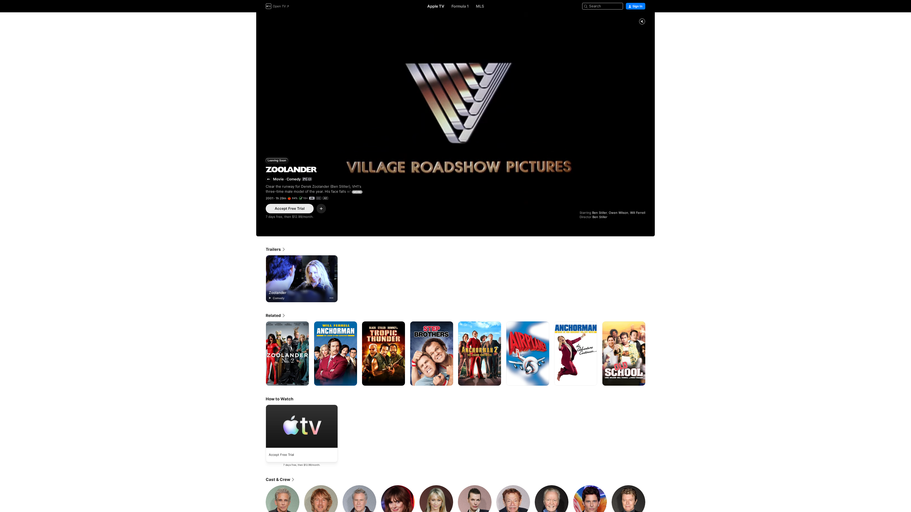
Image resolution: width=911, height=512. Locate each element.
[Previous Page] (261, 353)
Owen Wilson (618, 213)
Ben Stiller (599, 213)
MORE (357, 192)
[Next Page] (650, 353)
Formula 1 (460, 6)
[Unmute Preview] (642, 21)
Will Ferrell (637, 213)
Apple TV (435, 6)
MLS (480, 6)
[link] (276, 249)
